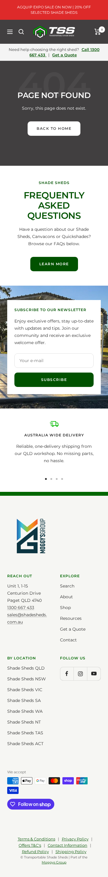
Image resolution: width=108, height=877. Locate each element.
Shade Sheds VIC (24, 689)
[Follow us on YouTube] (93, 673)
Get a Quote (64, 54)
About (66, 596)
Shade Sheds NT (24, 722)
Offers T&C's (30, 845)
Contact (68, 640)
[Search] (21, 31)
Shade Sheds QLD (26, 668)
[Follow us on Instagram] (80, 673)
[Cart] (97, 32)
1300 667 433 (20, 607)
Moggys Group (54, 862)
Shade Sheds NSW (26, 679)
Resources (71, 618)
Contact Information (67, 845)
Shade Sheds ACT (25, 743)
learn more (54, 264)
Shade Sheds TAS (25, 733)
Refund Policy (35, 851)
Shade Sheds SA (24, 700)
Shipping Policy (71, 851)
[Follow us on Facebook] (67, 673)
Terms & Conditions (36, 839)
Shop (65, 607)
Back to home (54, 128)
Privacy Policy (75, 839)
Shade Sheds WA (25, 711)
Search (67, 586)
